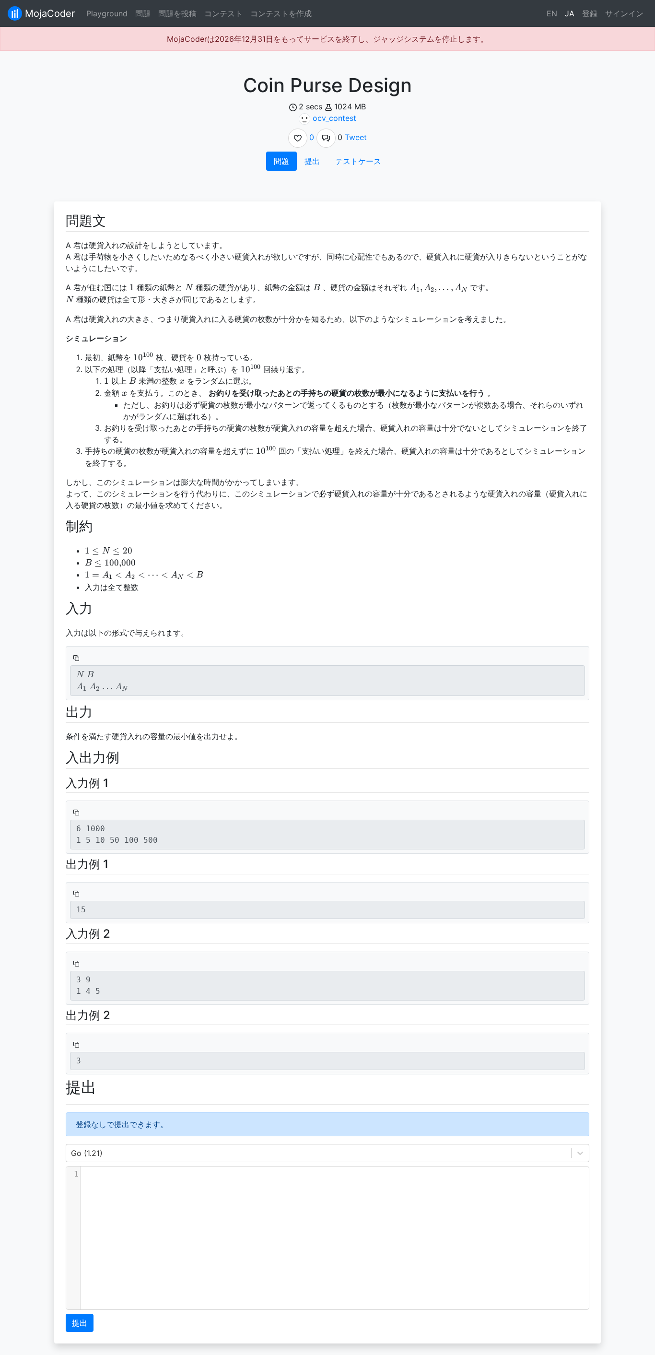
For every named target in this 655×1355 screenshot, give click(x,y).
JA (569, 13)
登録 (589, 13)
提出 (312, 161)
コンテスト (223, 13)
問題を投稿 (177, 13)
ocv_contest (334, 118)
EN (552, 13)
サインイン (624, 13)
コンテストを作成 (281, 13)
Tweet (356, 137)
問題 (143, 13)
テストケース (358, 161)
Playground (107, 13)
